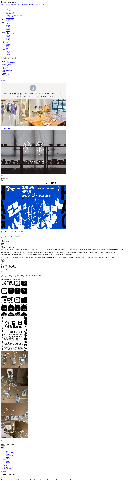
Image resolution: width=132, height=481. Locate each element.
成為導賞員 (9, 48)
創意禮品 (5, 67)
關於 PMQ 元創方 (5, 4)
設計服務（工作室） (8, 70)
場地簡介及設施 (10, 12)
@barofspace (8, 279)
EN (1, 2)
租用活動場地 (9, 16)
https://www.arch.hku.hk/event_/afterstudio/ (14, 276)
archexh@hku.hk (12, 247)
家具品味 (5, 65)
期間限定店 (6, 71)
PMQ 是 (8, 9)
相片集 (7, 457)
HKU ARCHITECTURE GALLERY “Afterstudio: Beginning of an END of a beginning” (23, 275)
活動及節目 (9, 25)
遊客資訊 (41, 4)
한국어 (9, 2)
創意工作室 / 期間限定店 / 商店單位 (14, 15)
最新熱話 (8, 52)
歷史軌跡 (8, 44)
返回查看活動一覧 (4, 178)
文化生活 (8, 39)
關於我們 (5, 451)
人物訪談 (8, 38)
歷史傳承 (37, 4)
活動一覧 (8, 23)
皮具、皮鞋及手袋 (7, 64)
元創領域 (8, 35)
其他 (4, 73)
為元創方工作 (6, 465)
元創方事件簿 (9, 455)
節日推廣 (8, 29)
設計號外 (26, 4)
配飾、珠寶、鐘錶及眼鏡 (9, 62)
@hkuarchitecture (16, 279)
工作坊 (7, 26)
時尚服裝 (5, 61)
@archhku (7, 277)
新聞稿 (7, 461)
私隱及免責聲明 (7, 468)
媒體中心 (5, 459)
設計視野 (8, 36)
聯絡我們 (5, 467)
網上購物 (8, 20)
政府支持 (8, 454)
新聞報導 (8, 462)
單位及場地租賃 (10, 13)
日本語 (13, 2)
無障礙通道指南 (10, 18)
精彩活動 (21, 4)
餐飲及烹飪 (6, 74)
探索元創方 (9, 51)
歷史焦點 (8, 45)
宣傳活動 (8, 28)
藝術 (4, 68)
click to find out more (70, 479)
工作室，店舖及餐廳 (14, 4)
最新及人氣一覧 (10, 34)
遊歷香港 (8, 54)
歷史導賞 (8, 47)
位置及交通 (31, 4)
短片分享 (8, 458)
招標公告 (5, 464)
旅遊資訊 (8, 31)
